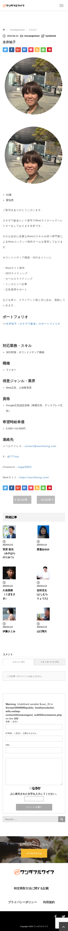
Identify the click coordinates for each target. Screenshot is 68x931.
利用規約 (49, 902)
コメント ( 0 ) (18, 662)
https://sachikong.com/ (34, 477)
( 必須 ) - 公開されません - (22, 733)
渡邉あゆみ (43, 549)
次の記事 (46, 499)
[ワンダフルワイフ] (13, 5)
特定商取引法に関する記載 (31, 888)
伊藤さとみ (9, 631)
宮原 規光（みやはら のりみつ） (9, 553)
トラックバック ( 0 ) (50, 662)
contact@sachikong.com (40, 446)
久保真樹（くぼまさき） (9, 594)
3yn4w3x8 (50, 36)
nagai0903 (25, 467)
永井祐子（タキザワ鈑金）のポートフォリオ (33, 323)
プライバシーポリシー (22, 902)
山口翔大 (42, 631)
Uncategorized (31, 36)
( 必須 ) (12, 721)
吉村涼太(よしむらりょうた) (42, 594)
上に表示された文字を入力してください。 (34, 793)
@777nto (13, 456)
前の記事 (22, 499)
